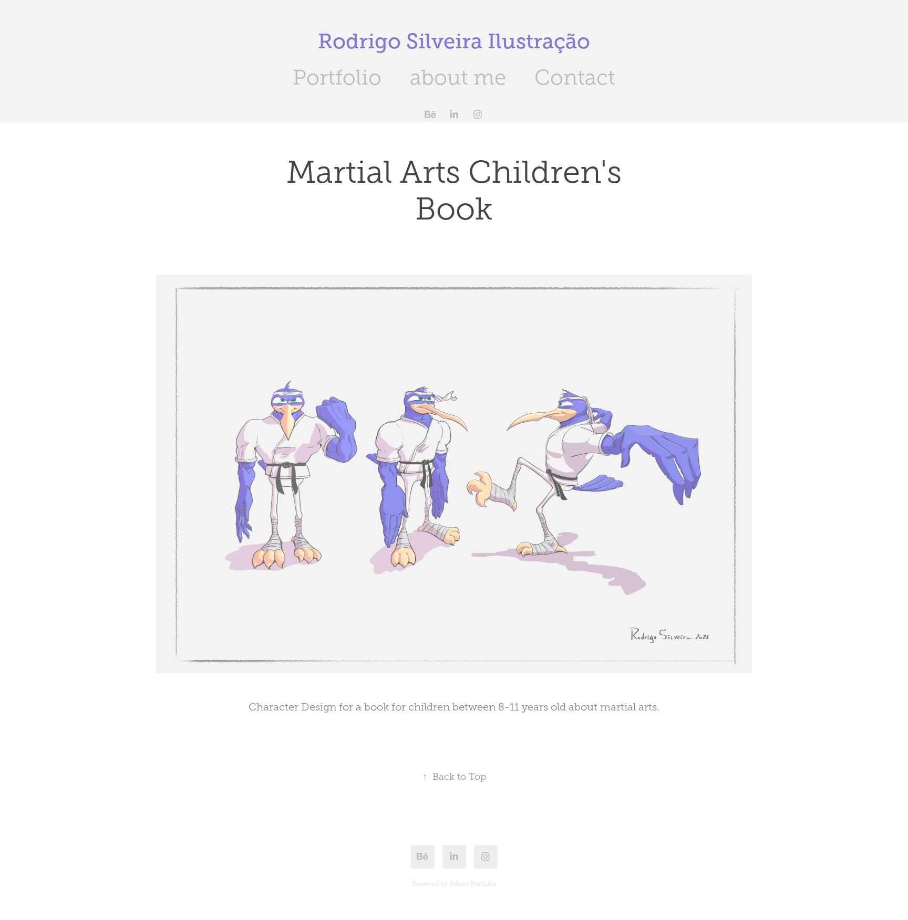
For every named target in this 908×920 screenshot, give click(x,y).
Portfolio (337, 77)
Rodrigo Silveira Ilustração (454, 41)
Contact (574, 77)
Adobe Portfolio (472, 883)
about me (458, 77)
